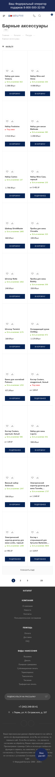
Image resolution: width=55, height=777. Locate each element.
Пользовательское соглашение (27, 618)
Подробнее (40, 196)
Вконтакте (24, 723)
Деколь (27, 660)
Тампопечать (27, 676)
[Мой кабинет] (45, 16)
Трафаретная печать (27, 684)
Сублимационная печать (27, 668)
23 (41, 580)
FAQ (27, 641)
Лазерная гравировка (27, 664)
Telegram (31, 723)
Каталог (27, 591)
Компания (27, 600)
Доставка (27, 637)
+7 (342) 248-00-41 (28, 707)
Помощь (27, 628)
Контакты (27, 614)
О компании (28, 606)
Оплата (27, 633)
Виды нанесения (27, 651)
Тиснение (27, 680)
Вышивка (27, 657)
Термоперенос (27, 672)
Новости (27, 610)
